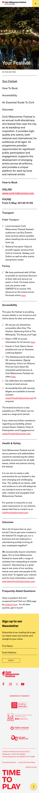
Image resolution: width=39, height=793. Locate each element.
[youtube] (22, 684)
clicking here (11, 604)
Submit (11, 660)
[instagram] (10, 684)
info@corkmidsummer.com (15, 512)
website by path (31, 767)
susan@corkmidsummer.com (19, 397)
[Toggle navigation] (35, 3)
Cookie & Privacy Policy (26, 762)
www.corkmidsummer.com (18, 193)
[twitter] (16, 684)
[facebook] (3, 684)
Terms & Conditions (9, 762)
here (23, 295)
